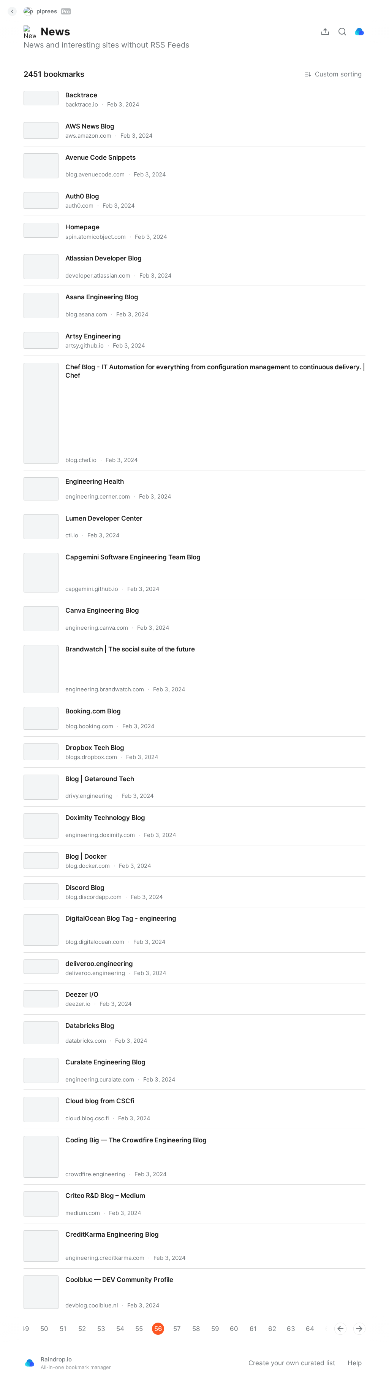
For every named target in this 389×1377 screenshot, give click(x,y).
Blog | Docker (37, 849)
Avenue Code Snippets (51, 150)
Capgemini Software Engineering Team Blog (83, 550)
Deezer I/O (33, 987)
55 (139, 1329)
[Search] (342, 31)
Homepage (33, 220)
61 (253, 1329)
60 (234, 1329)
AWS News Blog (41, 119)
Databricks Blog (41, 1019)
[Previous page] (340, 1329)
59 (215, 1329)
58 (196, 1329)
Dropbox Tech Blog (45, 741)
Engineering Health (45, 474)
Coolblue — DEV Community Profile (71, 1273)
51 (63, 1329)
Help (355, 1363)
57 (177, 1329)
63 (291, 1329)
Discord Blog (36, 881)
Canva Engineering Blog (53, 603)
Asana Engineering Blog (53, 290)
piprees (53, 11)
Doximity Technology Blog (56, 811)
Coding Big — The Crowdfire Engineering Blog (87, 1133)
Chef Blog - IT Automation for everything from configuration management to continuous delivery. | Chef (174, 360)
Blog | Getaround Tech (51, 772)
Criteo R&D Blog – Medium (57, 1189)
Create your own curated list (291, 1363)
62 (272, 1329)
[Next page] (359, 1329)
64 (310, 1329)
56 (158, 1329)
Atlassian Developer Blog (54, 251)
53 (101, 1329)
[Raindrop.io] (359, 31)
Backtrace (32, 88)
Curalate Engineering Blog (56, 1055)
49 (25, 1329)
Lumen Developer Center (55, 511)
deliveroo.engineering (49, 957)
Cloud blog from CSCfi (51, 1094)
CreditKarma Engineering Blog (62, 1227)
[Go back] (12, 11)
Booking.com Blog (44, 704)
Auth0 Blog (34, 189)
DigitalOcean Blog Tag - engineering (72, 911)
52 (82, 1329)
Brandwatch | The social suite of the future (82, 642)
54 (120, 1329)
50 (44, 1329)
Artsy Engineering (44, 329)
